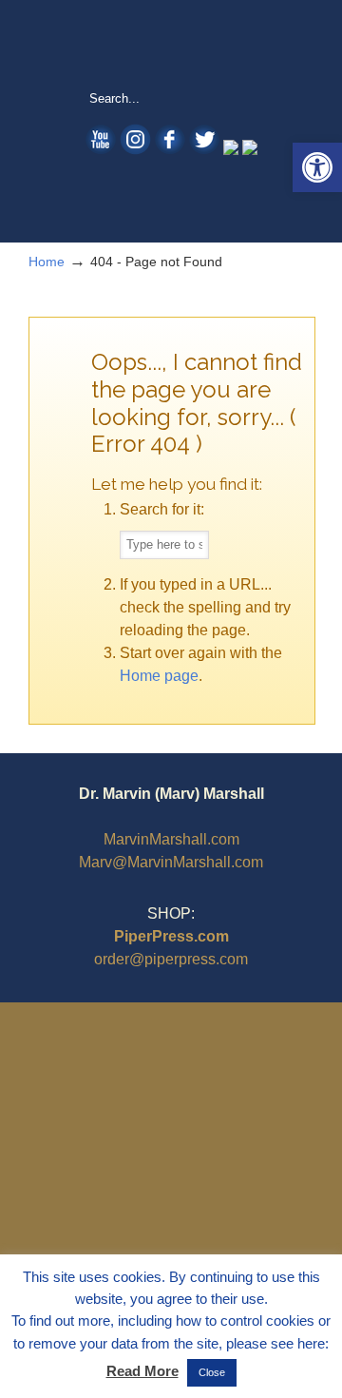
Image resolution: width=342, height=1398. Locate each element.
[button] (317, 167)
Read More (142, 1371)
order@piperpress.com (171, 959)
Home (46, 261)
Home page (159, 676)
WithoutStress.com (171, 44)
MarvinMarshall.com (171, 839)
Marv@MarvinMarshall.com (171, 862)
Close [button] (212, 1372)
